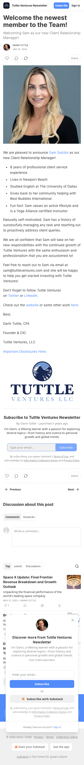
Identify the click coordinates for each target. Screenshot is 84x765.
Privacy (38, 737)
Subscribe (61, 5)
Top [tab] (7, 566)
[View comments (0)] (16, 58)
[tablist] (20, 517)
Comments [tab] (12, 517)
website (32, 305)
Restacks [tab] (29, 517)
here (74, 305)
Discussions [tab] (33, 566)
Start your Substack (31, 747)
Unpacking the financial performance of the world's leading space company (32, 594)
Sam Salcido (59, 152)
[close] (73, 620)
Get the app (61, 747)
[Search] (77, 566)
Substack (23, 757)
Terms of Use (60, 708)
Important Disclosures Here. (25, 351)
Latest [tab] (18, 566)
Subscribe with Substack (45, 699)
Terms (50, 737)
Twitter (13, 296)
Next (71, 489)
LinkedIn (30, 296)
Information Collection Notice (49, 712)
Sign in (75, 5)
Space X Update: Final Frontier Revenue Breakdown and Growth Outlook (29, 582)
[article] (42, 591)
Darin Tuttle (20, 45)
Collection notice (67, 737)
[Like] (7, 58)
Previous (15, 489)
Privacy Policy (42, 716)
